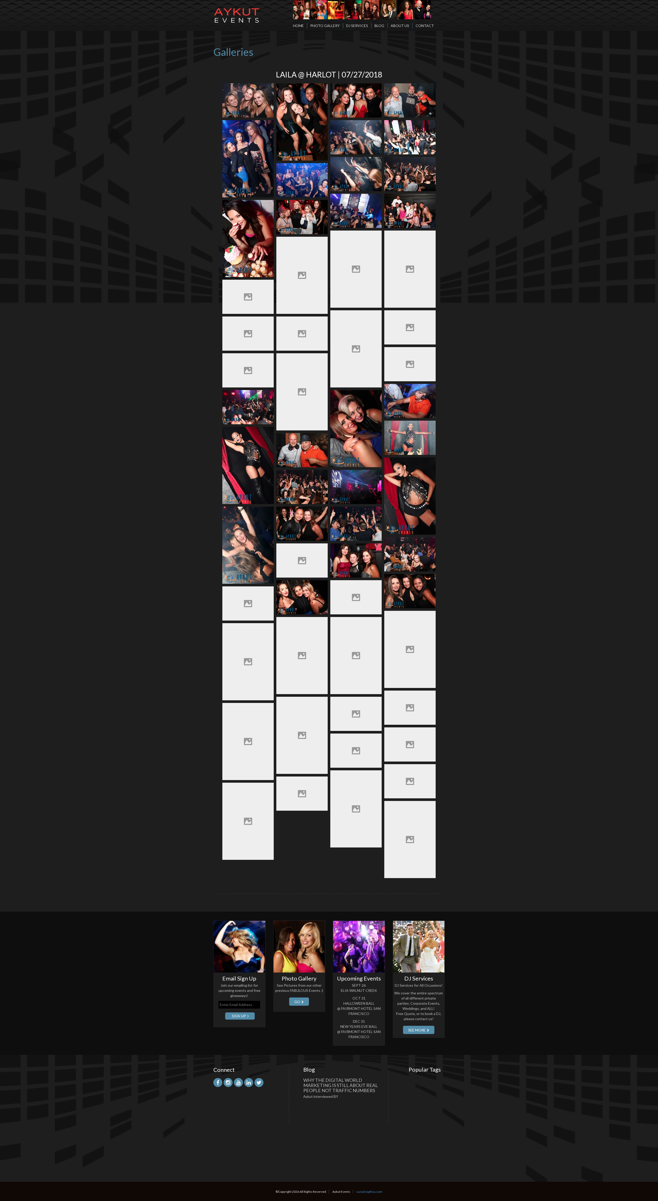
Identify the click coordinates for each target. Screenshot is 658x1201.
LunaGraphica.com (369, 1192)
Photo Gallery (325, 25)
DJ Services (357, 25)
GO (297, 1002)
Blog (379, 25)
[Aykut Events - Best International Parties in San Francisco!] (236, 11)
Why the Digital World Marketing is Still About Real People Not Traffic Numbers (340, 1085)
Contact (425, 25)
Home (298, 25)
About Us (400, 25)
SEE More (417, 1030)
